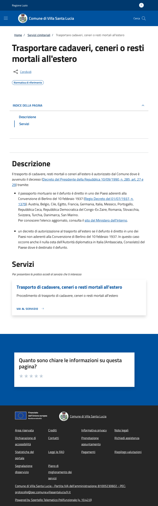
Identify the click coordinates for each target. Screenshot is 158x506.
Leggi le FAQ (56, 452)
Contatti (53, 438)
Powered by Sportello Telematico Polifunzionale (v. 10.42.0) (53, 499)
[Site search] (143, 18)
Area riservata (24, 430)
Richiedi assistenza (126, 438)
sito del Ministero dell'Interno (106, 220)
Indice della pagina (27, 105)
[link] (31, 309)
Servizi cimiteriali (39, 35)
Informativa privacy (94, 430)
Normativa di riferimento (28, 82)
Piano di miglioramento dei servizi (60, 471)
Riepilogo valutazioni (128, 452)
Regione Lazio (20, 5)
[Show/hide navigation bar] (5, 18)
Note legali (121, 430)
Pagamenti (88, 452)
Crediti (52, 430)
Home (18, 35)
